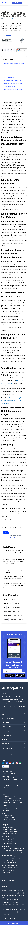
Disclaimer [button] (5, 886)
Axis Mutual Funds (7, 858)
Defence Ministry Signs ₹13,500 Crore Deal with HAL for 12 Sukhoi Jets (12, 400)
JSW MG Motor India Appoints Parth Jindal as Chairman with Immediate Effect (13, 553)
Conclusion (6, 95)
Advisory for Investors (7, 907)
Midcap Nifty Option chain (9, 819)
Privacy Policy (15, 899)
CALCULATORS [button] (5, 722)
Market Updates (7, 611)
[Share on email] (14, 50)
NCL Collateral (17, 907)
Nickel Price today (17, 850)
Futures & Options (8, 603)
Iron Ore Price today (7, 852)
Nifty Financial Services (8, 798)
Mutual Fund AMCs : (7, 855)
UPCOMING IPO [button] (5, 743)
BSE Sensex (16, 800)
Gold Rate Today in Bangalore (10, 833)
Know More (13, 537)
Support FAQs (16, 755)
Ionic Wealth (14, 773)
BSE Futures (6, 810)
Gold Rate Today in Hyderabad (10, 831)
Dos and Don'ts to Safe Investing (10, 893)
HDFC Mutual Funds (18, 858)
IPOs (9, 607)
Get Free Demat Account (14, 923)
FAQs (3, 899)
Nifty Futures (6, 807)
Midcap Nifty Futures (8, 808)
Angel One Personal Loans (8, 904)
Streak (16, 785)
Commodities (12, 599)
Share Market (13, 619)
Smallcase (10, 785)
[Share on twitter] (8, 50)
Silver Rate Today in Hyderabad (10, 838)
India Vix (14, 802)
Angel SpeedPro (6, 779)
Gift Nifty (19, 802)
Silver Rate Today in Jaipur (9, 843)
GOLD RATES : (5, 824)
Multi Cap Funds (6, 872)
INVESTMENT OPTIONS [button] (8, 718)
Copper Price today (7, 848)
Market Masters (16, 607)
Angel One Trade (14, 777)
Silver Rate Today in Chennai (10, 841)
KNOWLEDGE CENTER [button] (7, 726)
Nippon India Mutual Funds (9, 862)
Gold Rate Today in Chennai (9, 829)
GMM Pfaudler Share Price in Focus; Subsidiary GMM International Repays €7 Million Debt (13, 570)
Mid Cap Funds (12, 871)
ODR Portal (21, 909)
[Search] (24, 2)
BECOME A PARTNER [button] (7, 735)
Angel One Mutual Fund (8, 857)
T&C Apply (8, 899)
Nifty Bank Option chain (8, 817)
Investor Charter (20, 904)
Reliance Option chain (8, 821)
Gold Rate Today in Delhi (8, 827)
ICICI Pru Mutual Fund (8, 860)
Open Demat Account (17, 2)
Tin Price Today (18, 852)
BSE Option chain (19, 821)
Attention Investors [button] (8, 880)
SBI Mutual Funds (19, 857)
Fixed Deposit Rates (13, 781)
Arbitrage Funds (16, 869)
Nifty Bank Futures (15, 807)
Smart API (5, 781)
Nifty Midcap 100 (7, 800)
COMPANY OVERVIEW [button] (7, 714)
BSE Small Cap (6, 802)
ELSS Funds (6, 867)
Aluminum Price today (19, 848)
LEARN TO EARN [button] (6, 731)
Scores (21, 893)
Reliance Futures (19, 808)
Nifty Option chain (7, 815)
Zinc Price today (7, 850)
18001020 (7, 755)
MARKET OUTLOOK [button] (6, 739)
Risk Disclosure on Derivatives (9, 912)
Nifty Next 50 (19, 798)
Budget (5, 599)
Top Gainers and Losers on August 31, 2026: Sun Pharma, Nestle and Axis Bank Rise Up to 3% (13, 561)
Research (6, 619)
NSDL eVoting (13, 909)
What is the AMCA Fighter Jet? (11, 69)
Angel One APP (6, 777)
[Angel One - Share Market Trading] (6, 2)
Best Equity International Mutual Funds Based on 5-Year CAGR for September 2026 (14, 585)
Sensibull (5, 785)
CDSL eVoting (5, 909)
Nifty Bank (11, 796)
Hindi (5, 607)
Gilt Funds (5, 871)
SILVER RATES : (6, 836)
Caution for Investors (7, 914)
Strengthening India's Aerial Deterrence (13, 80)
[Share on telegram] (2, 50)
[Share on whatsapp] (5, 50)
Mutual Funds (16, 611)
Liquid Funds (13, 867)
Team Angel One (10, 18)
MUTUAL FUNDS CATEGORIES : (9, 865)
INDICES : (4, 795)
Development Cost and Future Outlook (13, 83)
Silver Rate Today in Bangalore (10, 840)
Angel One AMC (6, 773)
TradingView (5, 787)
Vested (21, 785)
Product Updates (18, 615)
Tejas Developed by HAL (10, 86)
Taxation (21, 619)
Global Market (17, 603)
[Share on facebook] (11, 50)
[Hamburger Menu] (26, 2)
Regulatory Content (18, 890)
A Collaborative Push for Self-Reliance (13, 72)
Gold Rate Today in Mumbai (9, 826)
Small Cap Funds (7, 869)
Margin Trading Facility (17, 779)
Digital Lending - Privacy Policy (9, 902)
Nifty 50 (5, 796)
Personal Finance (7, 615)
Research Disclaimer (7, 890)
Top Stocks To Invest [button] (8, 748)
